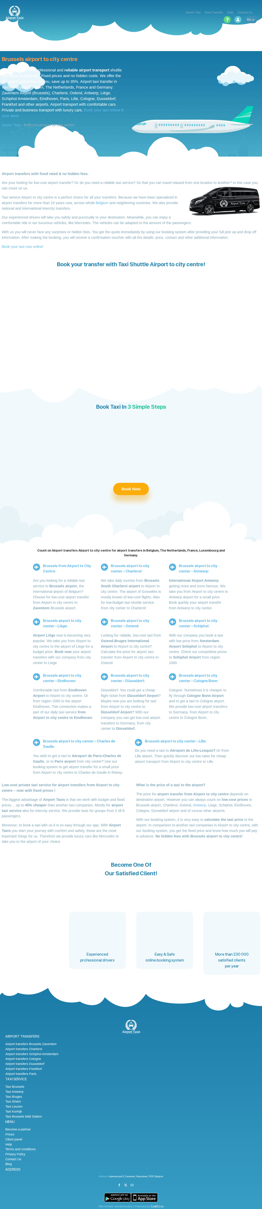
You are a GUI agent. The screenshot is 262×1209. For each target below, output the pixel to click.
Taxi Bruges (13, 1096)
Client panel (13, 1139)
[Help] (227, 19)
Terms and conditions (20, 1149)
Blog (8, 1164)
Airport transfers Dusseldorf (24, 1064)
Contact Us (13, 1159)
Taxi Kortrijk (13, 1111)
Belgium (102, 203)
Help (8, 1144)
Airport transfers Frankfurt (23, 1069)
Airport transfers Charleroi (23, 1049)
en (249, 19)
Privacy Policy (15, 1154)
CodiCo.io (157, 1206)
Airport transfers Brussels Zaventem (30, 1044)
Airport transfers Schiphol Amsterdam (31, 1054)
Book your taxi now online (22, 247)
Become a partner (18, 1129)
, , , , (136, 1176)
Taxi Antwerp (14, 1091)
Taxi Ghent (13, 1101)
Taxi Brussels (14, 1086)
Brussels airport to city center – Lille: (175, 741)
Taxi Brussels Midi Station (23, 1116)
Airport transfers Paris (20, 1074)
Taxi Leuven (13, 1106)
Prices (9, 1134)
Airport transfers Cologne (23, 1059)
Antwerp (199, 805)
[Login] (238, 19)
